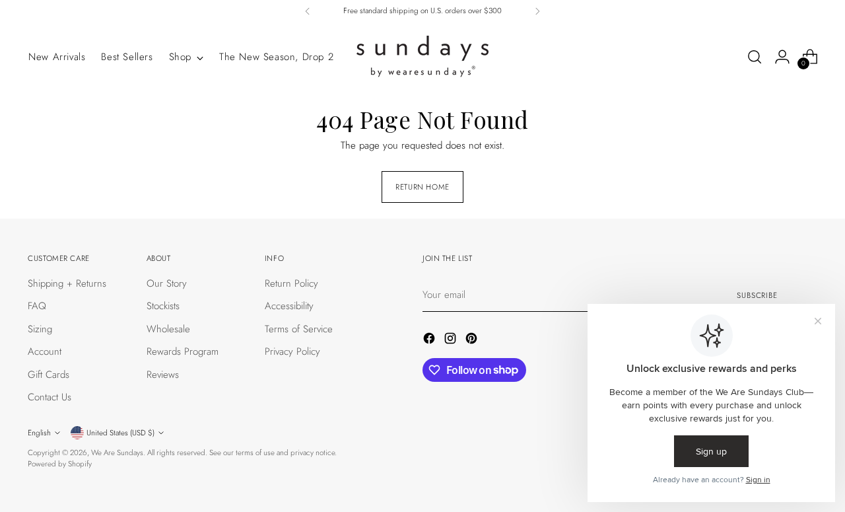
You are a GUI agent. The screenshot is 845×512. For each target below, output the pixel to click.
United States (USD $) (120, 432)
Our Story (167, 283)
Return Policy (291, 283)
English (39, 432)
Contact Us (49, 397)
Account (44, 351)
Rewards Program (183, 351)
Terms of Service (299, 329)
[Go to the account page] (782, 57)
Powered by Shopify (60, 463)
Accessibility (289, 306)
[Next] (537, 11)
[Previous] (307, 11)
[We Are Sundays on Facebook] (430, 340)
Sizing (40, 329)
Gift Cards (48, 374)
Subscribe (757, 295)
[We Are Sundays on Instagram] (451, 340)
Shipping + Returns (67, 283)
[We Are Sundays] (422, 57)
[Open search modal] (754, 57)
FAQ (37, 306)
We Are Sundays (117, 452)
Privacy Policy (292, 351)
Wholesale (168, 329)
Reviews (163, 374)
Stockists (163, 306)
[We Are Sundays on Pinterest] (473, 340)
